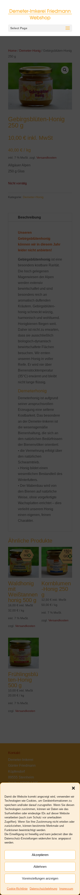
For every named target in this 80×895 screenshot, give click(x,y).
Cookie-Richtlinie (17, 888)
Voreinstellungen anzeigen (40, 878)
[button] (73, 788)
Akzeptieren (40, 855)
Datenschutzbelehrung (43, 888)
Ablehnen (40, 866)
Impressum (66, 888)
